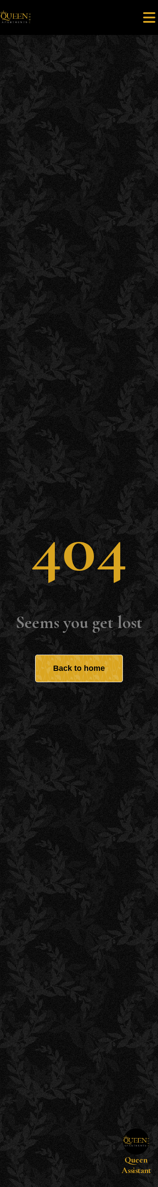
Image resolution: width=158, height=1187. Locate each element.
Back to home (79, 668)
